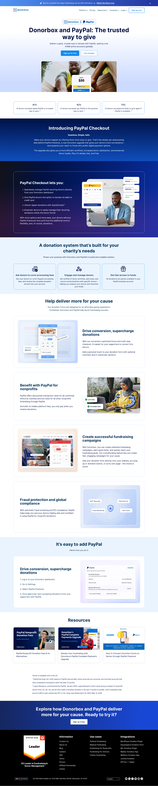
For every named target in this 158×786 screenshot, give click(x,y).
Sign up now (137, 10)
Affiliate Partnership (67, 765)
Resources (102, 10)
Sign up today (79, 722)
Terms (61, 758)
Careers (62, 752)
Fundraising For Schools (99, 752)
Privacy (62, 762)
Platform (82, 10)
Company (113, 10)
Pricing (92, 10)
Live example (89, 53)
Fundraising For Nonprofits (100, 748)
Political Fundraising (98, 741)
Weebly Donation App (129, 752)
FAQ (61, 755)
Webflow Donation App (129, 755)
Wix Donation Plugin (128, 748)
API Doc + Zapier (127, 762)
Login (123, 10)
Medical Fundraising (98, 745)
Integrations (127, 736)
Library (62, 769)
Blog (61, 748)
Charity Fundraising (98, 755)
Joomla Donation (127, 758)
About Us (63, 745)
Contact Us (64, 741)
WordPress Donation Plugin (131, 741)
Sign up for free (70, 53)
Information (66, 736)
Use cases (96, 736)
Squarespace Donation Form (132, 745)
